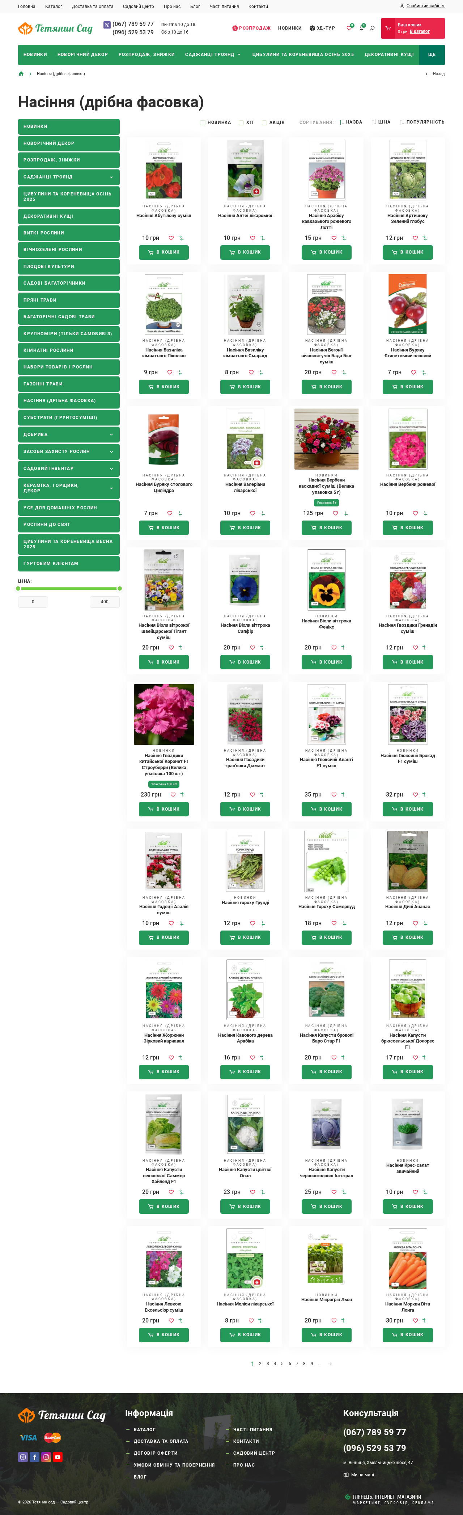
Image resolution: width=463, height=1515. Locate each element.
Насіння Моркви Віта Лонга (407, 1307)
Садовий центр (138, 6)
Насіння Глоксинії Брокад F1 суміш (408, 758)
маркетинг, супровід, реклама (394, 1503)
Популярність (426, 122)
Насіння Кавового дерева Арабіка (245, 1038)
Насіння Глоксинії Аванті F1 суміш (326, 762)
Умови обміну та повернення (174, 1465)
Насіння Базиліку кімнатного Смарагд (245, 353)
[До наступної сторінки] (330, 1364)
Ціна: (25, 581)
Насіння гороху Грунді (245, 902)
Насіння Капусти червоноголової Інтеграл (326, 1172)
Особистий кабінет (426, 5)
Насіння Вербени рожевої (408, 484)
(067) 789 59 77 (133, 24)
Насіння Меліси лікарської (245, 1304)
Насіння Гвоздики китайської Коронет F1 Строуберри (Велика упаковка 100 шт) (164, 764)
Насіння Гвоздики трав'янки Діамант (245, 762)
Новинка (219, 122)
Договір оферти (156, 1453)
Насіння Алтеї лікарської (245, 215)
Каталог (53, 6)
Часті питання (224, 6)
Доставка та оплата (93, 6)
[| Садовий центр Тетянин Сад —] (55, 28)
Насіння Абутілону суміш (163, 215)
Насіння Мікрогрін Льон (326, 1299)
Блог (195, 6)
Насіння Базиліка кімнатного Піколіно (164, 353)
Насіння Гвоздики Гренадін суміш (408, 628)
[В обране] (171, 238)
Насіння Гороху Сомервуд (326, 906)
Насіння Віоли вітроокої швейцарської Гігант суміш (164, 631)
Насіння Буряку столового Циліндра (164, 487)
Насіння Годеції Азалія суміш (163, 909)
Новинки (290, 28)
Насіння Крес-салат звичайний (407, 1168)
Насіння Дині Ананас (407, 906)
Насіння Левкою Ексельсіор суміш (164, 1307)
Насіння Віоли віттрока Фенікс (326, 624)
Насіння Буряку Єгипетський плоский (408, 353)
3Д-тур (326, 28)
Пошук (372, 28)
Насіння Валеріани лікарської (245, 487)
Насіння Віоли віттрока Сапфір (245, 628)
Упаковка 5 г (326, 503)
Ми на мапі (362, 1474)
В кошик (168, 252)
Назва (354, 122)
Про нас (172, 6)
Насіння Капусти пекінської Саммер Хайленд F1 (164, 1175)
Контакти (258, 6)
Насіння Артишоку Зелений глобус (407, 218)
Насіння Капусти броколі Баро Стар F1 (326, 1038)
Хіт (250, 122)
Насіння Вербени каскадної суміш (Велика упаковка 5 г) (326, 486)
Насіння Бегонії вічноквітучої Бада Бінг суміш (326, 355)
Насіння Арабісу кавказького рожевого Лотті (326, 221)
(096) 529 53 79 (133, 32)
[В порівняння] (181, 238)
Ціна (384, 122)
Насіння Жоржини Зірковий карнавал (164, 1038)
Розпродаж (255, 28)
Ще (432, 54)
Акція (277, 122)
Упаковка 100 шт (164, 784)
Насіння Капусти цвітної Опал (245, 1172)
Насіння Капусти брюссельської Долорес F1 (407, 1041)
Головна (26, 6)
